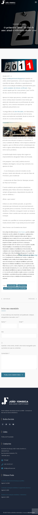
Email (21, 322)
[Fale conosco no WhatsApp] (28, 255)
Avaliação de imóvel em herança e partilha (12, 481)
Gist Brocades (12, 285)
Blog (19, 34)
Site (2, 332)
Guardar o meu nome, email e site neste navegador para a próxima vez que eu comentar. (18, 347)
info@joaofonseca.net (9, 468)
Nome (3, 322)
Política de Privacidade (7, 437)
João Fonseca (22, 232)
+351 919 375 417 (8, 464)
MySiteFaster (31, 512)
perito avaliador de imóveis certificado (15, 88)
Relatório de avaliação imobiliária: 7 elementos (13, 494)
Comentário (5, 353)
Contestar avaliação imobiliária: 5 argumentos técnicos (16, 488)
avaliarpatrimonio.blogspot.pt (16, 78)
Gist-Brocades (19, 111)
